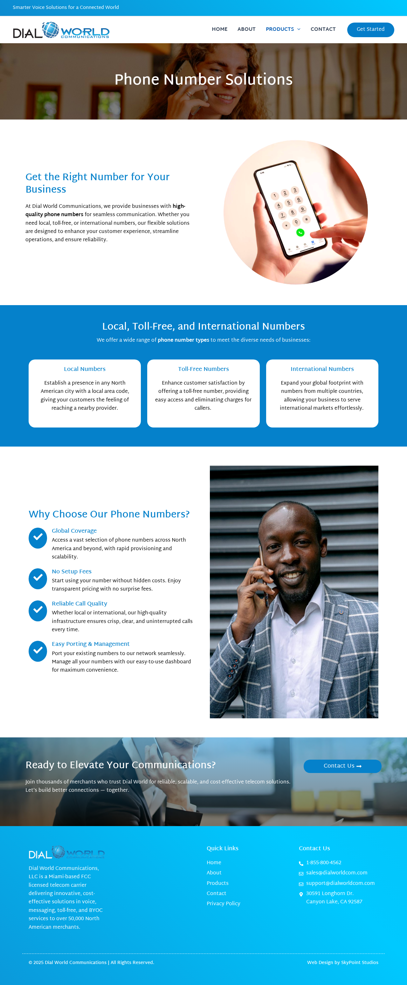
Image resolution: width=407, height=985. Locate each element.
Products (280, 29)
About (247, 29)
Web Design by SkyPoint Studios (342, 963)
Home (219, 29)
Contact (323, 29)
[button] (297, 30)
